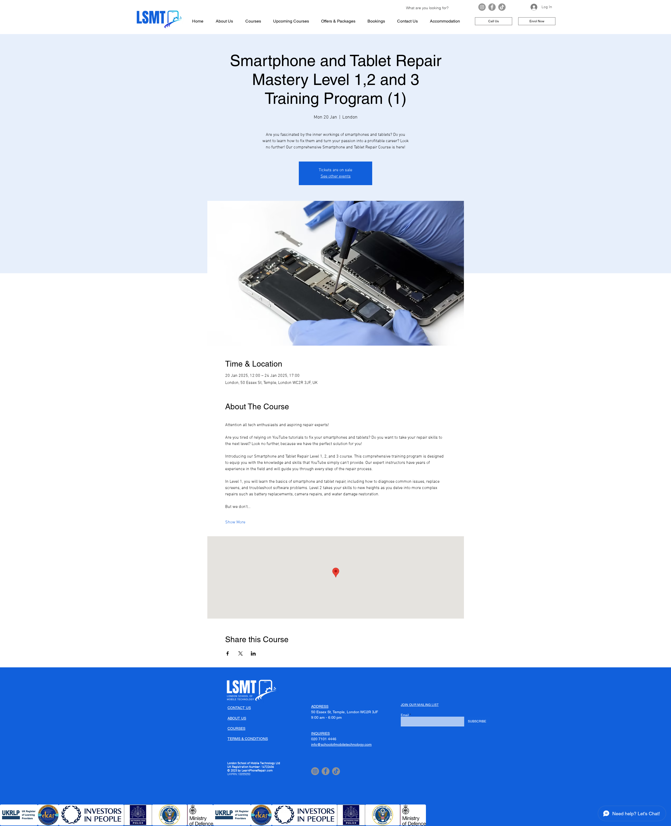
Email (405, 715)
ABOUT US (237, 718)
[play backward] (6, 814)
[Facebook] (492, 7)
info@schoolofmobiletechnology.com (341, 744)
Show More (235, 522)
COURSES (236, 728)
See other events (336, 176)
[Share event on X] (240, 653)
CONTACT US (239, 708)
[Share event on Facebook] (227, 653)
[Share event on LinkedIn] (253, 653)
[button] (19, 814)
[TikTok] (502, 7)
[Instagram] (482, 7)
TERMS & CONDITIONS (248, 739)
